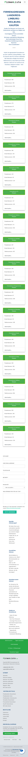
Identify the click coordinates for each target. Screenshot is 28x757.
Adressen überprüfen (8, 683)
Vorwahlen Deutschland (8, 699)
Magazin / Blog (6, 685)
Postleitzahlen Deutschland (9, 694)
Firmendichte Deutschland (9, 701)
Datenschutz (6, 714)
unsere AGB (6, 716)
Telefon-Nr (6, 470)
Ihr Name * (6, 456)
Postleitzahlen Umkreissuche (10, 698)
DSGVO (5, 718)
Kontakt (5, 720)
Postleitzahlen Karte (7, 696)
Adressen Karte (7, 739)
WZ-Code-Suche (7, 706)
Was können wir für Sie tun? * (12, 491)
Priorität (6, 484)
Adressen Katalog (7, 677)
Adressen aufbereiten (8, 681)
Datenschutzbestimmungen (14, 508)
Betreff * (5, 477)
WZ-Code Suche (7, 687)
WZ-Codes (14, 739)
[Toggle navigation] (25, 2)
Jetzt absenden (10, 512)
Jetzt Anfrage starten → (10, 733)
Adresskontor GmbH (17, 749)
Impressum (5, 712)
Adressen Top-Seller (8, 679)
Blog (20, 739)
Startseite (5, 675)
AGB (17, 755)
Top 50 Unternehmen (8, 704)
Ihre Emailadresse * (9, 463)
